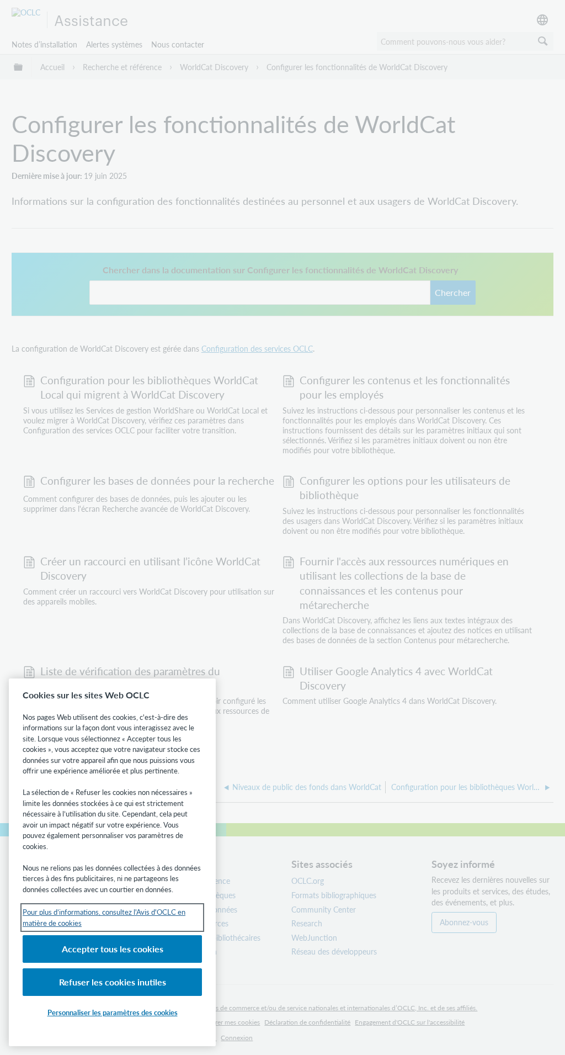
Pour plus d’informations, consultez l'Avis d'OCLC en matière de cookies (104, 917)
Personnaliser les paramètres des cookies (112, 1012)
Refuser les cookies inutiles (112, 982)
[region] (112, 862)
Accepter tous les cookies (112, 948)
